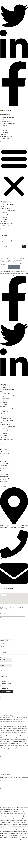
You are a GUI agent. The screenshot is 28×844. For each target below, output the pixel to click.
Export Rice (5, 140)
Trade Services (5, 138)
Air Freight (4, 125)
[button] (14, 172)
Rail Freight (4, 130)
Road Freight (5, 129)
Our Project (3, 134)
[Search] (24, 246)
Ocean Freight (5, 127)
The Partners (4, 449)
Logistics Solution (6, 121)
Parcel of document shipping (9, 123)
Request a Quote (6, 691)
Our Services (4, 462)
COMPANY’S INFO (6, 116)
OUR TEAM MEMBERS (8, 118)
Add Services (5, 132)
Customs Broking (4, 467)
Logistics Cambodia (5, 114)
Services (2, 119)
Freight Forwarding (5, 463)
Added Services (4, 470)
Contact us (3, 142)
